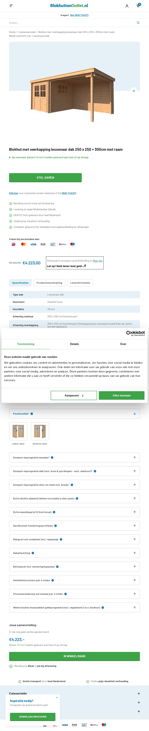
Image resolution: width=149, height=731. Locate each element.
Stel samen (45, 177)
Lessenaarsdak (26, 31)
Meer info (97, 260)
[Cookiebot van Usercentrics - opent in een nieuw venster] (129, 333)
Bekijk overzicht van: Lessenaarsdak (29, 35)
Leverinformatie (80, 282)
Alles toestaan (122, 395)
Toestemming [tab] (25, 343)
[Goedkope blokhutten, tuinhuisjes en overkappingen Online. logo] (69, 6)
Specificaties (20, 282)
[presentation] (133, 91)
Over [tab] (123, 343)
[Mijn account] (127, 6)
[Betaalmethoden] (13, 246)
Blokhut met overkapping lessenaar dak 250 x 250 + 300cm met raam (76, 31)
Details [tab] (74, 343)
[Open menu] (11, 6)
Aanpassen (72, 395)
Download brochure (32, 716)
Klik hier (13, 193)
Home (12, 31)
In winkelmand (74, 656)
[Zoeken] (136, 23)
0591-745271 (69, 193)
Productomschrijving (49, 282)
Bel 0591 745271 (79, 15)
